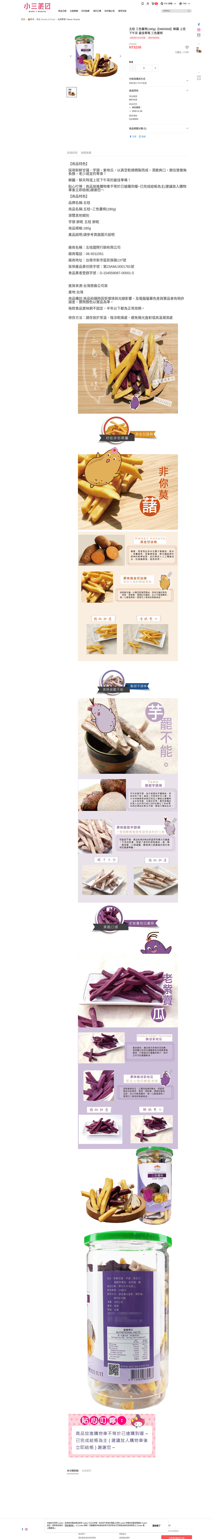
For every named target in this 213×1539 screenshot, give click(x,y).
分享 (134, 136)
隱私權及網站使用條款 (87, 1538)
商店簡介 (81, 1534)
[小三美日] (37, 7)
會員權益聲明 (124, 1538)
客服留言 (122, 1534)
